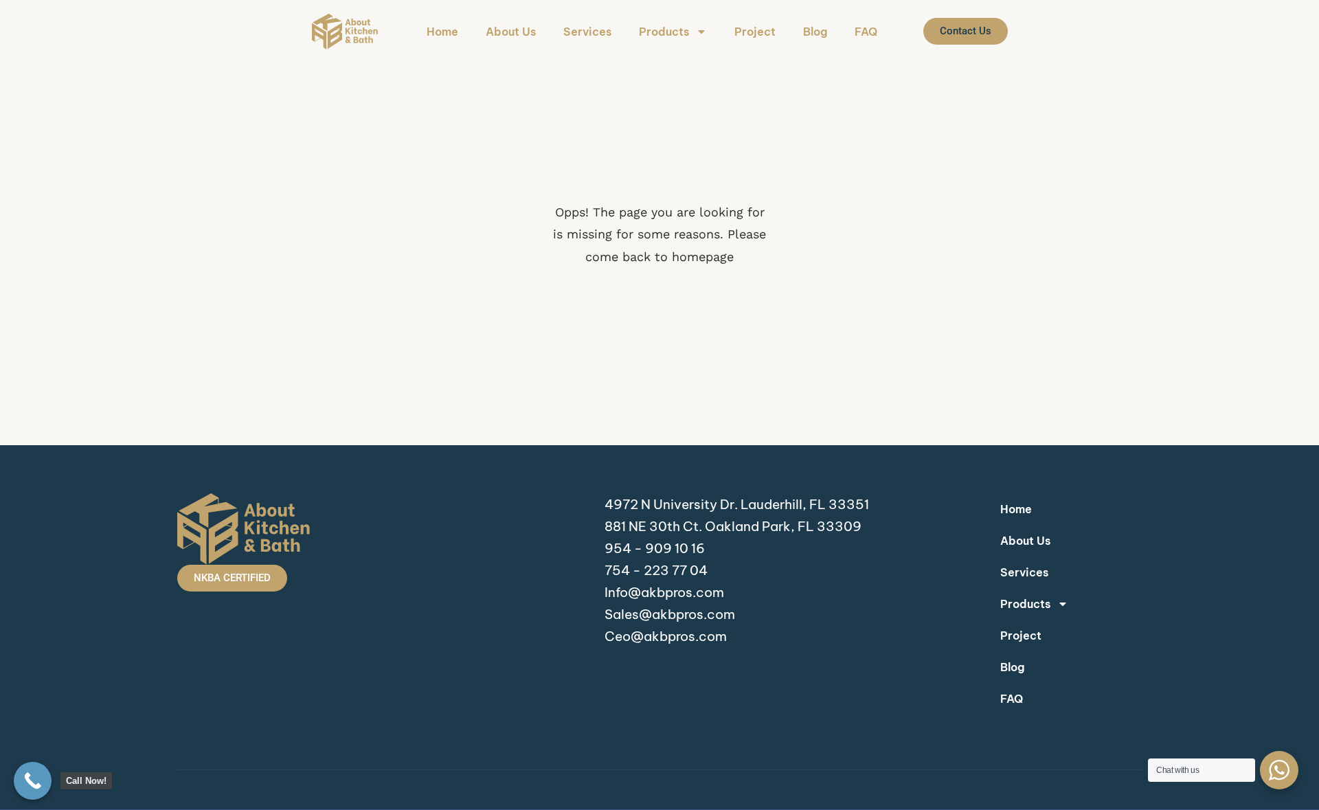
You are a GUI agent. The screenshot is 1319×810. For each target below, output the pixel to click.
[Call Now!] (33, 781)
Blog (815, 31)
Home (442, 31)
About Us (511, 31)
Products (664, 31)
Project (755, 31)
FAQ (866, 31)
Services (587, 31)
